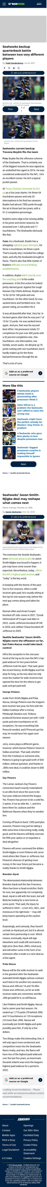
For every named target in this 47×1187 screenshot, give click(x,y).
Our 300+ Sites (31, 1130)
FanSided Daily (31, 1135)
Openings (28, 1125)
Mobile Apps (8, 1135)
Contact (6, 1130)
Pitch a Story (8, 1140)
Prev (10, 109)
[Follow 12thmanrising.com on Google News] (40, 373)
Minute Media (17, 1165)
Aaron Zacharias (13, 512)
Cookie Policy (30, 1145)
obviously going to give (20, 558)
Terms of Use (9, 1145)
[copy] (18, 68)
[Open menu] (4, 4)
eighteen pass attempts (25, 245)
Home (5, 473)
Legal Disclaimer (10, 1149)
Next (36, 109)
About (5, 1125)
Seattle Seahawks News (20, 473)
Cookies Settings (32, 1158)
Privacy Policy (31, 1140)
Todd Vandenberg (14, 63)
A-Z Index (7, 1158)
